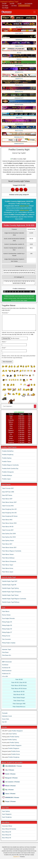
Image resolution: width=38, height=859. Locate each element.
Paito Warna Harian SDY (9, 547)
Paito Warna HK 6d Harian (19, 688)
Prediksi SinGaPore (7, 451)
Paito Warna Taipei (7, 565)
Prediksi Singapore (17, 731)
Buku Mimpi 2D (6, 832)
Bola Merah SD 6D (19, 691)
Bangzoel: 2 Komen (11, 778)
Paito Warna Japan (7, 572)
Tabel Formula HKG (8, 505)
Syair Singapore (6, 814)
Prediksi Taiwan (6, 461)
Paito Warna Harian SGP (9, 502)
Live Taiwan (5, 5)
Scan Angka (5, 8)
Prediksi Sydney (6, 458)
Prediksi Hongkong (13, 757)
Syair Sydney (13, 733)
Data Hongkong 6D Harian (10, 516)
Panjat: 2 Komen (10, 801)
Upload (18, 333)
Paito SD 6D (19, 679)
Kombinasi (5, 664)
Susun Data (5, 719)
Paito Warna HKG (7, 519)
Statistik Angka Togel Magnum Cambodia (14, 598)
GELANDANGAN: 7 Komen (13, 766)
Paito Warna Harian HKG (9, 523)
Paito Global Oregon (19, 697)
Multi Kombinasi (6, 670)
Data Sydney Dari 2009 (9, 533)
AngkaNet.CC (16, 856)
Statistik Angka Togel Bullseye (10, 602)
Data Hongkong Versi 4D (9, 509)
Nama (4, 341)
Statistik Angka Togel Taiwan (10, 595)
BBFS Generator (7, 661)
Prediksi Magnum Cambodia (10, 465)
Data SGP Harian (7, 495)
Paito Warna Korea (7, 568)
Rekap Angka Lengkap (8, 642)
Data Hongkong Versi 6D (9, 512)
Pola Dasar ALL (6, 655)
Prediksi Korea (15, 751)
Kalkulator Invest (7, 716)
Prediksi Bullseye (7, 475)
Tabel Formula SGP (8, 488)
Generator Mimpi (24, 5)
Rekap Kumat (6, 635)
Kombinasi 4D (6, 667)
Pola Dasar (5, 652)
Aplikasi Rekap (24, 210)
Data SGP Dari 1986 (8, 492)
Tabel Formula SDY (7, 530)
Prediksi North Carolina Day (10, 468)
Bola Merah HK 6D (19, 694)
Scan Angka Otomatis (8, 618)
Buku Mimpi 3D (6, 834)
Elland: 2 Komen (10, 785)
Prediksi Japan (6, 479)
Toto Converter (6, 639)
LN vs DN (5, 676)
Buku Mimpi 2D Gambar (9, 829)
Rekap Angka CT (7, 632)
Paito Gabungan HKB (19, 703)
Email (4, 347)
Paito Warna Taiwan (8, 554)
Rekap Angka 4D (7, 629)
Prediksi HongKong (7, 454)
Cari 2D (4, 722)
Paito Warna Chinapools (9, 561)
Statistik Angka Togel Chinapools (11, 591)
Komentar (5, 312)
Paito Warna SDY (7, 544)
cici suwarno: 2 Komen (12, 781)
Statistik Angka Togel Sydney (10, 588)
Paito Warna (5, 611)
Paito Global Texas (19, 700)
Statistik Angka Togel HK (9, 584)
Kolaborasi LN (6, 673)
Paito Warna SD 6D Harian (19, 685)
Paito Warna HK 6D (7, 526)
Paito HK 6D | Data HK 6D (19, 682)
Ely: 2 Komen (9, 789)
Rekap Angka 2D (7, 622)
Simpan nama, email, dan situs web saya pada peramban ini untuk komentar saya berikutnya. (18, 356)
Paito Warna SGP (7, 498)
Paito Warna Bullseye (8, 558)
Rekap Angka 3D (7, 625)
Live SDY (4, 3)
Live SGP (12, 3)
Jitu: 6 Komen (9, 770)
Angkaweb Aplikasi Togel (9, 1)
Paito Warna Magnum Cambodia (11, 551)
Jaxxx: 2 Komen (10, 793)
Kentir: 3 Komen (10, 774)
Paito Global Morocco (19, 706)
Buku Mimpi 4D (6, 837)
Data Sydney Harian (8, 540)
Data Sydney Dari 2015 (9, 537)
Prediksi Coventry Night (19, 149)
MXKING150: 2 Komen (12, 797)
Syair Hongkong (6, 817)
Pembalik (4, 713)
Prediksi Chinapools (8, 472)
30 (30, 291)
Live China (14, 5)
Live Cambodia (28, 3)
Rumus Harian (6, 615)
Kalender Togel (24, 205)
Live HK (19, 3)
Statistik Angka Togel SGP (9, 581)
